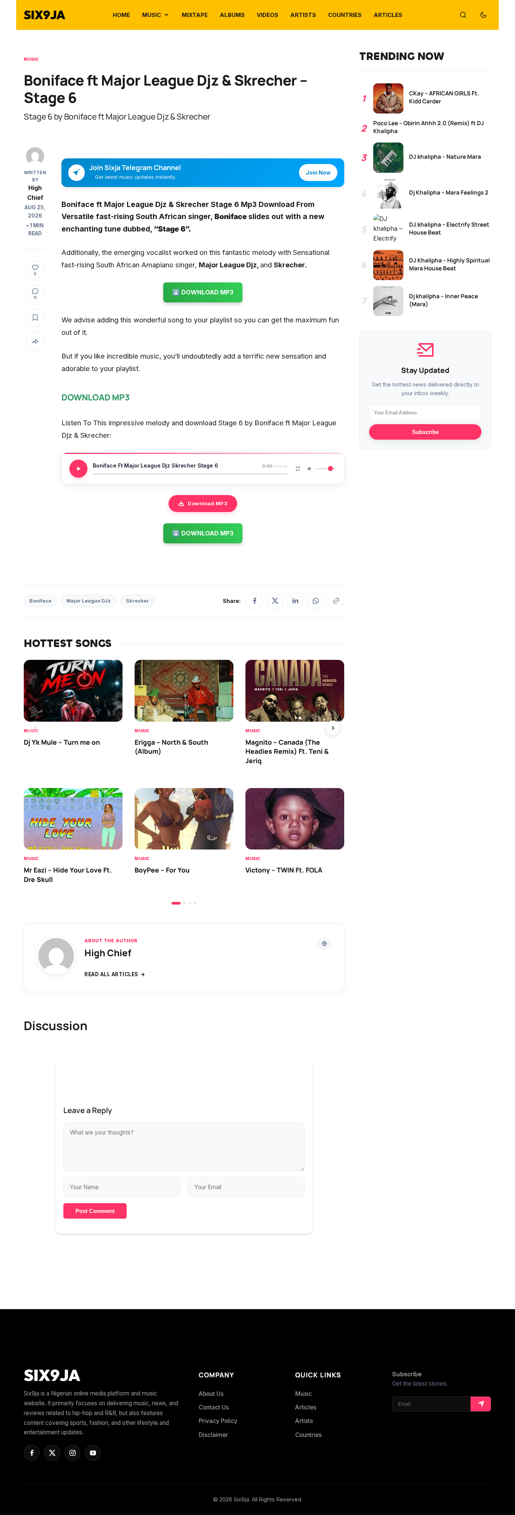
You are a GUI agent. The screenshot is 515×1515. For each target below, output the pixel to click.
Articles (305, 1407)
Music (31, 59)
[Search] (463, 15)
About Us (211, 1393)
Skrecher (137, 601)
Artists (304, 1421)
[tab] (176, 903)
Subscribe (425, 432)
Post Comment (95, 1211)
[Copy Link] (336, 601)
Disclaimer (213, 1434)
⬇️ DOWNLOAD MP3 (202, 292)
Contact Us (214, 1407)
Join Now (318, 172)
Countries (308, 1434)
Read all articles (111, 974)
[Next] (332, 728)
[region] (184, 782)
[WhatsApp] (315, 601)
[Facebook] (254, 601)
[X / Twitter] (275, 601)
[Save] (35, 317)
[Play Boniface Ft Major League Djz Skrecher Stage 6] (78, 469)
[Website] (324, 943)
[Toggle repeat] (298, 468)
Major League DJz (88, 601)
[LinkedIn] (295, 601)
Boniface (40, 601)
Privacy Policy (218, 1421)
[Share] (35, 341)
